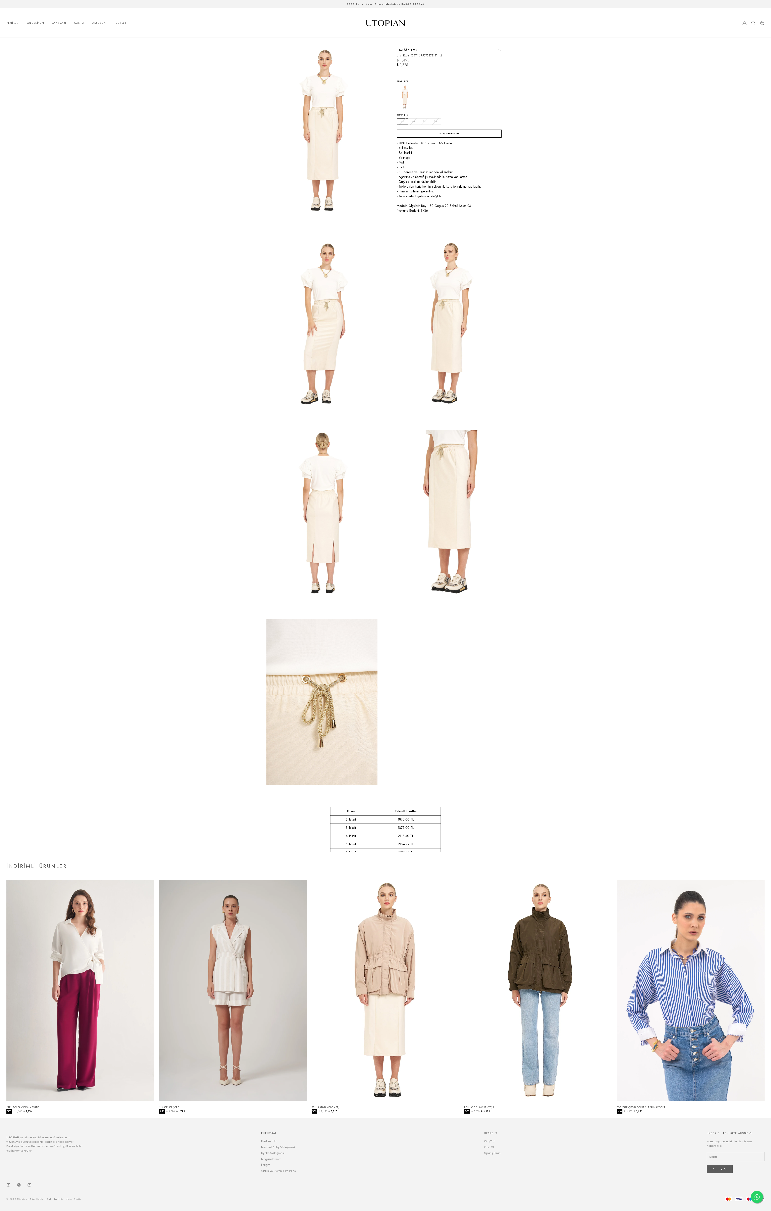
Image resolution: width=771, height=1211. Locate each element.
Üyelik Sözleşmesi (273, 1153)
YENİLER (12, 23)
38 (424, 121)
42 (402, 121)
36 (435, 121)
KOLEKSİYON (35, 23)
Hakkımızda (268, 1141)
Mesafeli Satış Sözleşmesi (278, 1147)
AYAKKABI (59, 23)
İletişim (265, 1165)
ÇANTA (79, 23)
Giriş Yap (489, 1141)
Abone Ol (720, 1169)
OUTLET (121, 23)
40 (413, 121)
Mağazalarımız (271, 1159)
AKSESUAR (100, 23)
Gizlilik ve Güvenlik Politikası (278, 1171)
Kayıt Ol (489, 1147)
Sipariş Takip (492, 1153)
